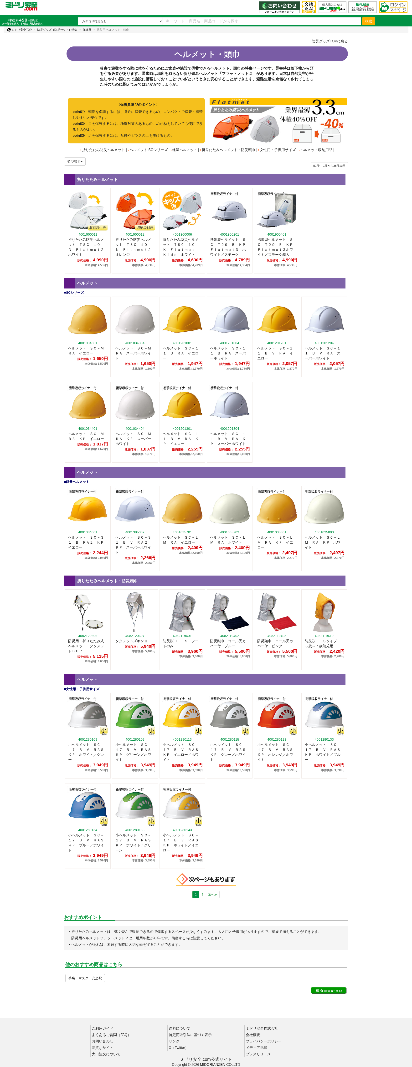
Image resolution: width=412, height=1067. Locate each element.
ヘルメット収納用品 (316, 150)
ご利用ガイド (102, 1028)
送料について (179, 1028)
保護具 (87, 29)
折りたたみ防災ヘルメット (103, 150)
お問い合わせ (102, 1041)
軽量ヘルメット (184, 150)
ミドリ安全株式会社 (262, 1028)
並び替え (74, 161)
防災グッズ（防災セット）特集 (57, 29)
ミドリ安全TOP (21, 29)
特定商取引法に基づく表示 (190, 1035)
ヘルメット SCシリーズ (148, 150)
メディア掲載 (256, 1048)
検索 (368, 21)
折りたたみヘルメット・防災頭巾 (228, 150)
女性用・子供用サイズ (278, 150)
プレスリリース (258, 1054)
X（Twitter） (179, 1048)
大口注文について (106, 1054)
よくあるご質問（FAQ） (111, 1035)
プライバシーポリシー (264, 1041)
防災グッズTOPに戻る (330, 41)
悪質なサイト (102, 1048)
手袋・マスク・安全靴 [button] (85, 978)
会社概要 (253, 1035)
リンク (174, 1041)
